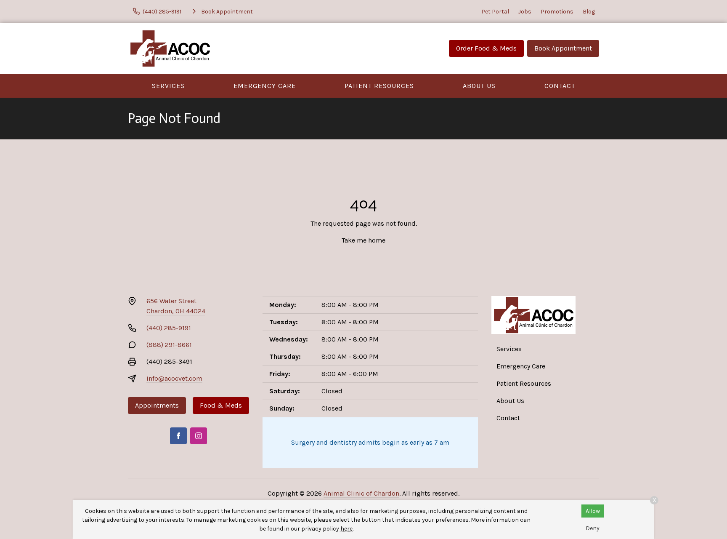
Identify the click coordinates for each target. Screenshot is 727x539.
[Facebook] (178, 435)
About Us (479, 86)
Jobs (524, 11)
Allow (593, 511)
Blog (589, 11)
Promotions (557, 11)
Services (168, 86)
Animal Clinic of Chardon (361, 493)
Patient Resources (379, 86)
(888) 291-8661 (169, 345)
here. (346, 528)
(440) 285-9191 (168, 328)
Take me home (363, 240)
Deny (593, 528)
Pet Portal (495, 11)
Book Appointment (563, 48)
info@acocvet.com (174, 378)
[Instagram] (198, 435)
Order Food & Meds (486, 48)
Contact (559, 86)
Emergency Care (264, 86)
